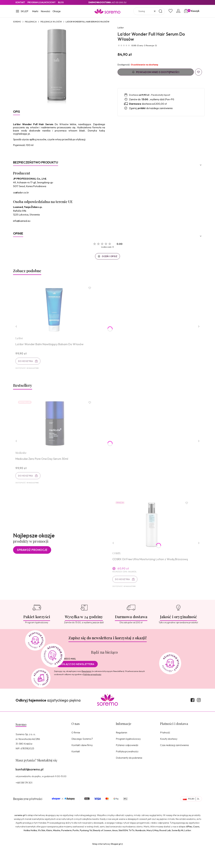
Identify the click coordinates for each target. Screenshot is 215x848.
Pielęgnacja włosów (51, 21)
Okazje (57, 11)
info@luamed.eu (21, 220)
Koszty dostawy (168, 738)
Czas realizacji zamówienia (174, 745)
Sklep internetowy (106, 843)
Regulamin (86, 671)
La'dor (121, 27)
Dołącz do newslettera (77, 664)
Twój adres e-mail (65, 658)
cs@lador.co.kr (21, 192)
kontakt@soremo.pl (29, 769)
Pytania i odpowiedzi (127, 745)
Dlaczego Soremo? (82, 738)
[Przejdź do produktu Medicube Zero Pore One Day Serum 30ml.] (54, 423)
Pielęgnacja (31, 21)
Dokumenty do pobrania (129, 757)
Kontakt (20, 2)
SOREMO (17, 21)
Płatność (165, 732)
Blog (61, 2)
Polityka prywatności (127, 751)
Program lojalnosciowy (42, 2)
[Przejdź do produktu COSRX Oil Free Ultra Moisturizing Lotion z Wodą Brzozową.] (151, 524)
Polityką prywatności (92, 674)
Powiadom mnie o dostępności (157, 72)
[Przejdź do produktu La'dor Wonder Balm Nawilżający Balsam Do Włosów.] (54, 309)
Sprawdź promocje (32, 550)
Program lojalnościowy (128, 738)
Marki (35, 11)
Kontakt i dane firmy (82, 745)
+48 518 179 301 (24, 782)
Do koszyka (25, 361)
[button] (22, 11)
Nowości (45, 11)
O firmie (75, 732)
